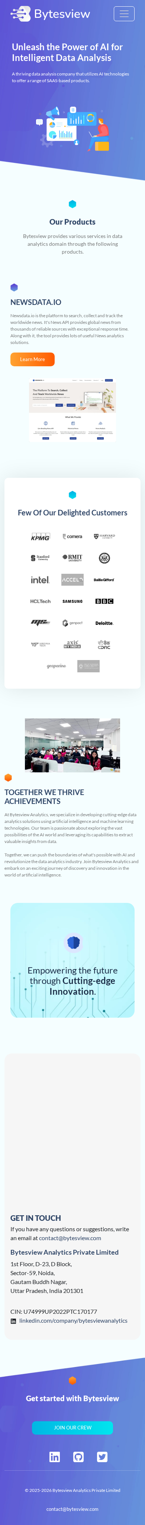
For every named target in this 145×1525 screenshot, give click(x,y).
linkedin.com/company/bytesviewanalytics (73, 1320)
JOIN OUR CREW (72, 1428)
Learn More (32, 359)
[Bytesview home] (50, 14)
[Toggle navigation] (124, 13)
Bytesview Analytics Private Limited (86, 1490)
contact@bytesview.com (70, 1237)
